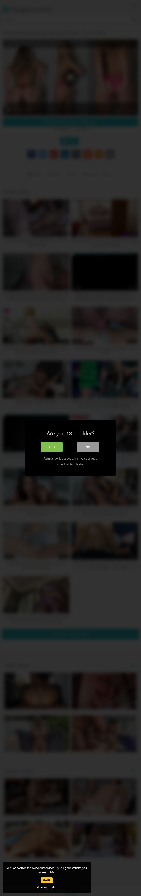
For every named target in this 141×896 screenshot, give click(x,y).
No (88, 447)
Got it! (47, 880)
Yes (52, 447)
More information (47, 887)
